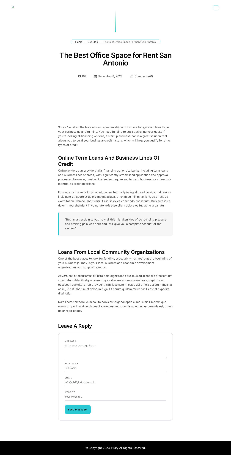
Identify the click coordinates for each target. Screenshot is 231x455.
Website (70, 392)
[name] (78, 409)
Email (68, 378)
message (70, 341)
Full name (71, 363)
